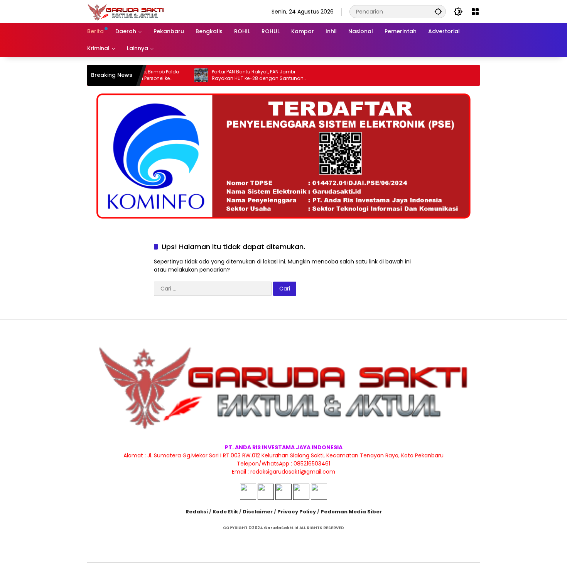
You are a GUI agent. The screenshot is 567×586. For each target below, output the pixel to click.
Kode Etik (225, 511)
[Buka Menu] (475, 11)
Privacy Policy (296, 511)
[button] (438, 11)
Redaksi (197, 511)
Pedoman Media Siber (351, 511)
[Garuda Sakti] (125, 11)
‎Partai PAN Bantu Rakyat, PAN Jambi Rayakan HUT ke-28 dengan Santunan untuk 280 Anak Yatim (243, 75)
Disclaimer (258, 511)
